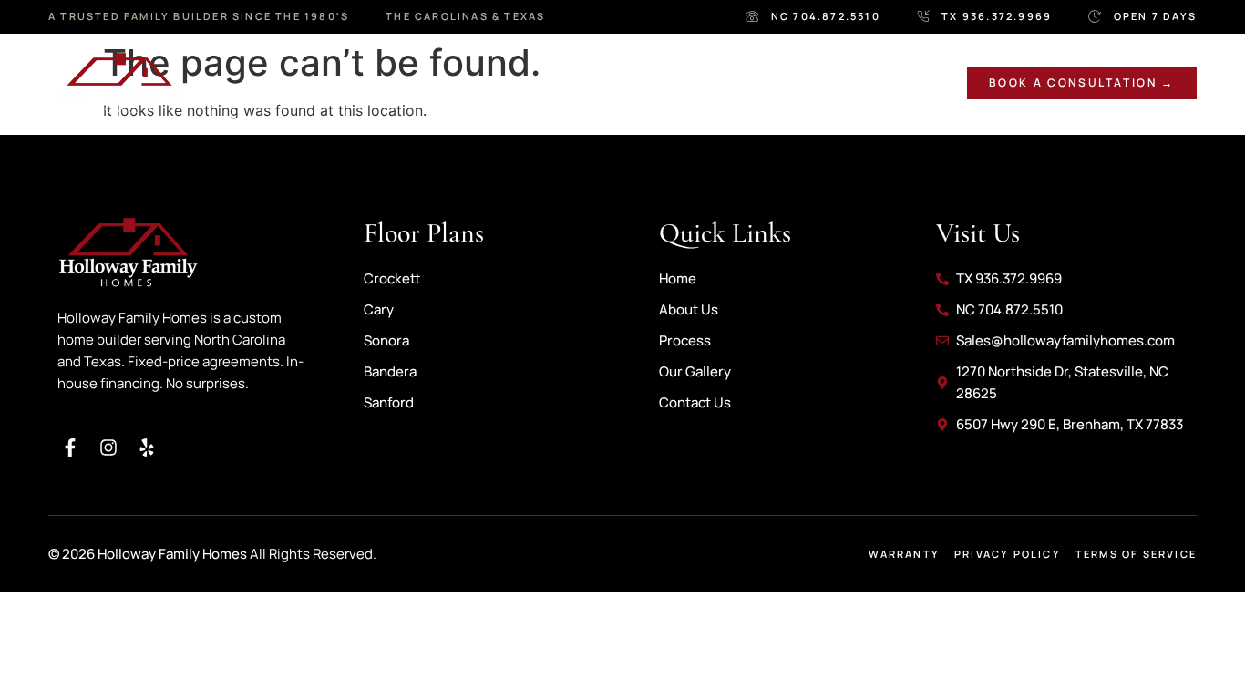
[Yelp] (146, 447)
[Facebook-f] (70, 447)
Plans (615, 82)
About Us (303, 82)
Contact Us (863, 82)
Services (421, 82)
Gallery (532, 82)
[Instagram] (108, 447)
